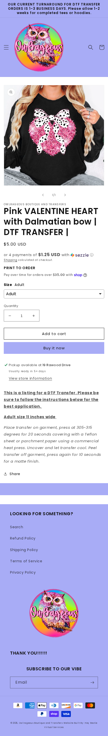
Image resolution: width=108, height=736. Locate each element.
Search (16, 527)
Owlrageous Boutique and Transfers (41, 722)
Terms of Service (26, 561)
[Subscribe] (92, 682)
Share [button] (15, 473)
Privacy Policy (23, 572)
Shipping (10, 260)
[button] (6, 47)
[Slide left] (42, 194)
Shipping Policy (24, 549)
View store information (30, 378)
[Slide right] (65, 194)
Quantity (11, 305)
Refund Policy (23, 538)
